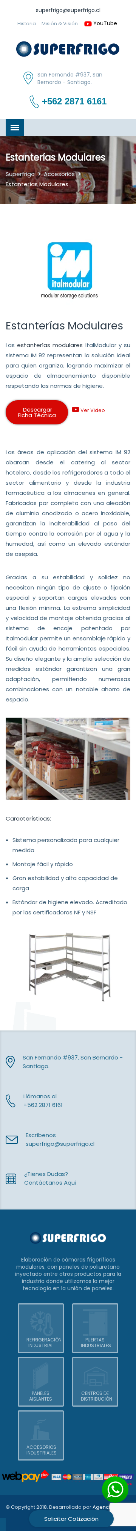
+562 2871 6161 (74, 101)
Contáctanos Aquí (50, 1183)
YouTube (105, 23)
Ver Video (92, 410)
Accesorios (59, 174)
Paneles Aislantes (40, 1396)
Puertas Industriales (96, 1343)
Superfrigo (20, 174)
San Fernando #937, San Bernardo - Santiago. (69, 78)
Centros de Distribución (96, 1396)
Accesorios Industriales (41, 1450)
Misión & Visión (60, 23)
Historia (26, 23)
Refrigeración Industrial (44, 1343)
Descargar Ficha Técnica (37, 412)
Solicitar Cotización (71, 1519)
